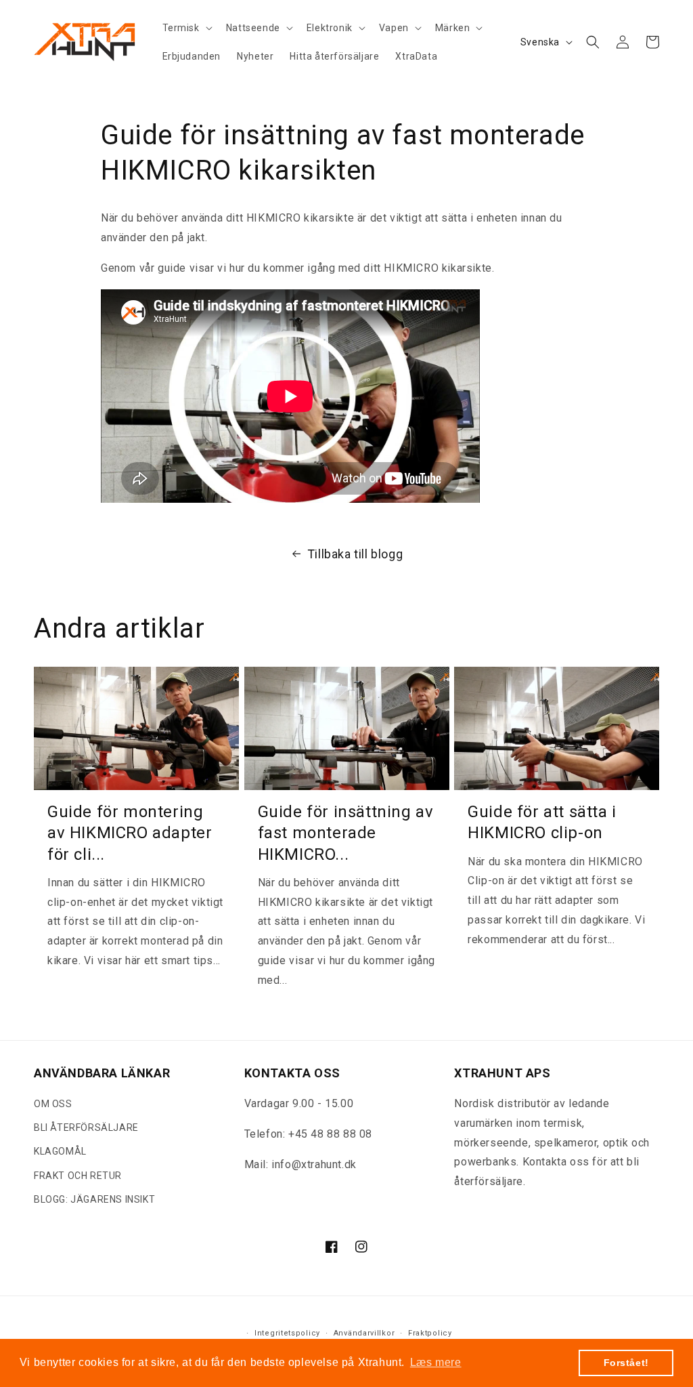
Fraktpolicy (430, 1333)
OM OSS (53, 1103)
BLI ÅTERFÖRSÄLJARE (86, 1127)
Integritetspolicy (287, 1333)
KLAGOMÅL (60, 1151)
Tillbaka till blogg (355, 554)
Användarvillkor (364, 1333)
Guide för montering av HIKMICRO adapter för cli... (129, 832)
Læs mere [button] (436, 1362)
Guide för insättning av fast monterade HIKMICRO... (346, 832)
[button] (186, 28)
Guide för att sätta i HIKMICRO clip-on (542, 822)
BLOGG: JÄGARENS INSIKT (94, 1199)
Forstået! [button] (626, 1362)
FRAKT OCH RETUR (78, 1175)
